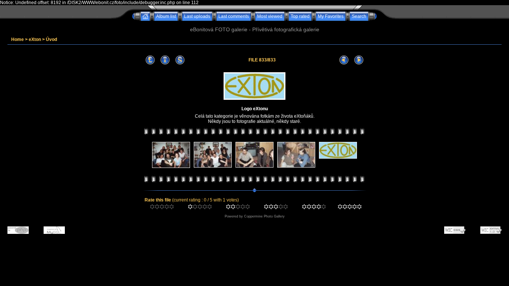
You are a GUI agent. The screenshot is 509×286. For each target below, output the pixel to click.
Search (359, 16)
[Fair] (238, 207)
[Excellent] (314, 207)
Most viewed (269, 16)
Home (17, 39)
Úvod (51, 39)
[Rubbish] (162, 207)
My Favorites (331, 16)
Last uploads (197, 16)
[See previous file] (343, 60)
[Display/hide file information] (165, 60)
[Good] (276, 207)
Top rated (300, 16)
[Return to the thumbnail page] (150, 60)
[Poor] (200, 207)
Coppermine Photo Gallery (264, 216)
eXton (35, 39)
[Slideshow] (180, 60)
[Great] (350, 207)
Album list (166, 16)
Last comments (233, 16)
